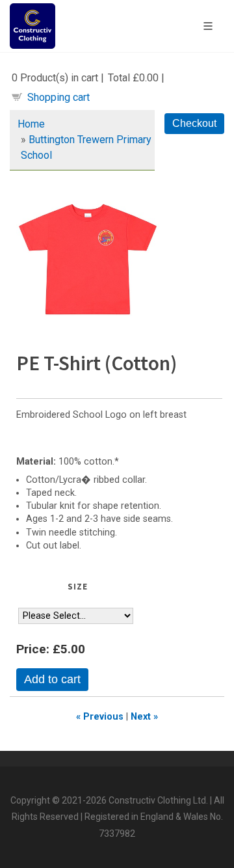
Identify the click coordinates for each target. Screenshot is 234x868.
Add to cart (52, 679)
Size (78, 586)
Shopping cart (58, 97)
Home (31, 124)
